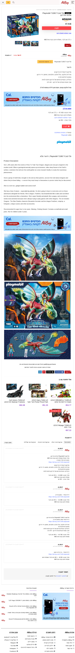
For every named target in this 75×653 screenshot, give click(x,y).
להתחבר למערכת (61, 576)
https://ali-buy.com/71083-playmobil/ (59, 462)
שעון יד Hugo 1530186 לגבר (16, 600)
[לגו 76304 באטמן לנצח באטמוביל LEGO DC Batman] (14, 385)
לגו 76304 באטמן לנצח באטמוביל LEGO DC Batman (14, 401)
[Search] (13, 2)
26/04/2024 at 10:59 (58, 511)
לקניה (57, 28)
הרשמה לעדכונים (44, 61)
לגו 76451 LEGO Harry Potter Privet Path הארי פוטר (37, 401)
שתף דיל (8, 2)
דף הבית (69, 9)
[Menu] (73, 2)
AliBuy (65, 54)
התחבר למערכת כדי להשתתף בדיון (14, 448)
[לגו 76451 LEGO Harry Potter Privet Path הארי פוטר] (37, 385)
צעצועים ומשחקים (61, 9)
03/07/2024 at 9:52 (58, 450)
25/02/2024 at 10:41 (58, 546)
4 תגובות (7, 55)
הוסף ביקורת (8, 442)
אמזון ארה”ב (67, 109)
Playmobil (64, 135)
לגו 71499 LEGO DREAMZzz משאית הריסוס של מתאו (61, 401)
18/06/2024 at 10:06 (58, 489)
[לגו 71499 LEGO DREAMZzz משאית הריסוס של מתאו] (60, 385)
